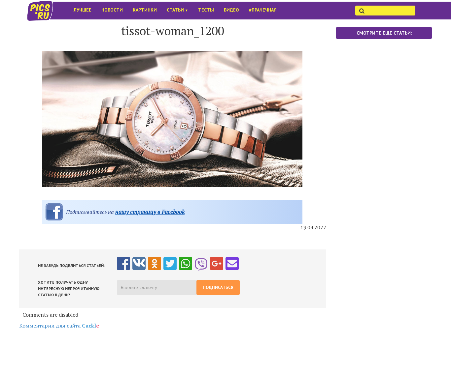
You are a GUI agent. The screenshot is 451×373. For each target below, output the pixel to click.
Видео (231, 10)
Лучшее (82, 10)
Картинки (145, 10)
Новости (112, 10)
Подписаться (218, 287)
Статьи (177, 10)
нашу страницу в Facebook (150, 211)
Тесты (206, 10)
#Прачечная (263, 10)
